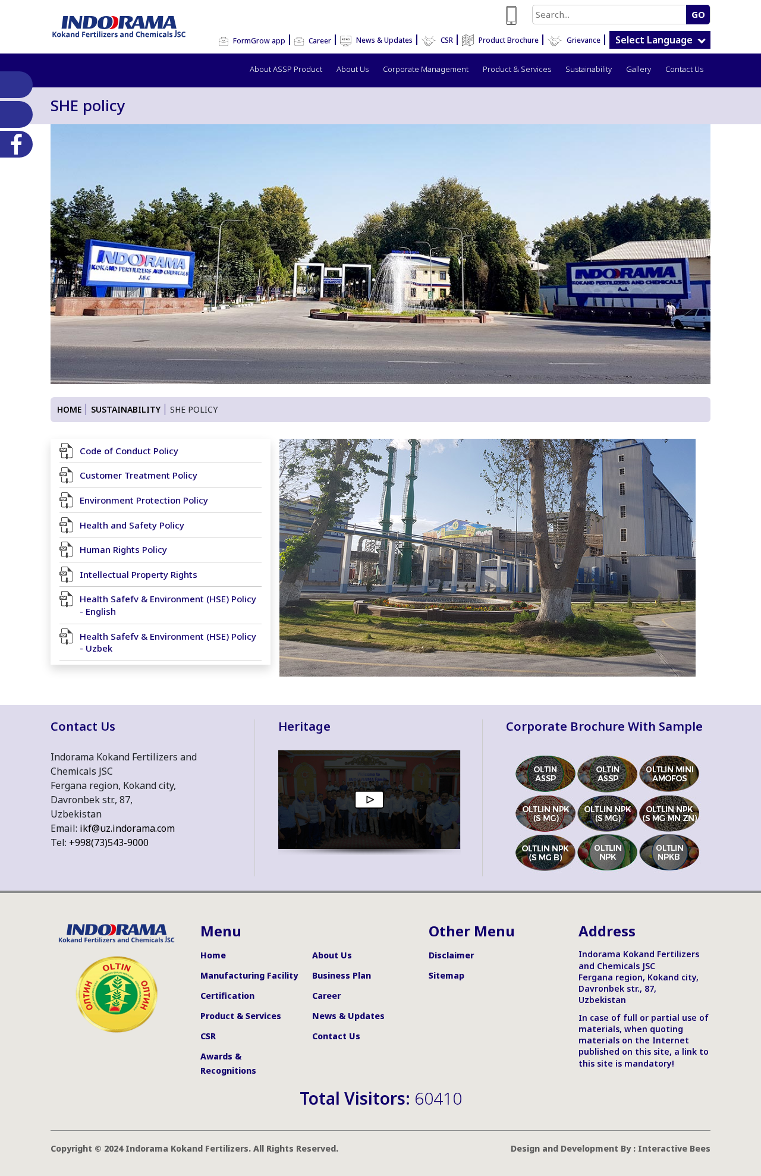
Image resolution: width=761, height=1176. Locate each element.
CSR (446, 40)
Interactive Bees (674, 1148)
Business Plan (341, 975)
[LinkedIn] (13, 84)
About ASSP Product (286, 69)
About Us (353, 69)
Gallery (638, 69)
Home (69, 409)
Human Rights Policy (123, 549)
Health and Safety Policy (132, 525)
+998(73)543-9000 (109, 842)
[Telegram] (13, 114)
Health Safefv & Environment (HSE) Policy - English (168, 605)
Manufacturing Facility (249, 975)
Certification (227, 995)
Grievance (582, 40)
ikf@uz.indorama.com (127, 828)
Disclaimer (451, 955)
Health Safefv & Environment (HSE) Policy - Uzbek (168, 642)
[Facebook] (13, 144)
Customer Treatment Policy (138, 475)
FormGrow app (258, 41)
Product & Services (517, 69)
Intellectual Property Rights (138, 574)
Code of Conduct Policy (129, 451)
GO (698, 14)
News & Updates (383, 40)
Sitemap (446, 975)
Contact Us (684, 69)
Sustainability (588, 69)
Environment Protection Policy (144, 500)
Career (319, 41)
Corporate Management (425, 69)
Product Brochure (508, 40)
